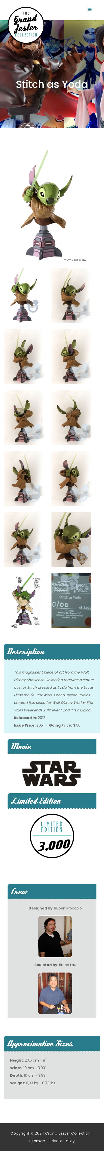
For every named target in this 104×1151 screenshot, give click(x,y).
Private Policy (62, 1140)
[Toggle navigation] (89, 9)
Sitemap (37, 1140)
